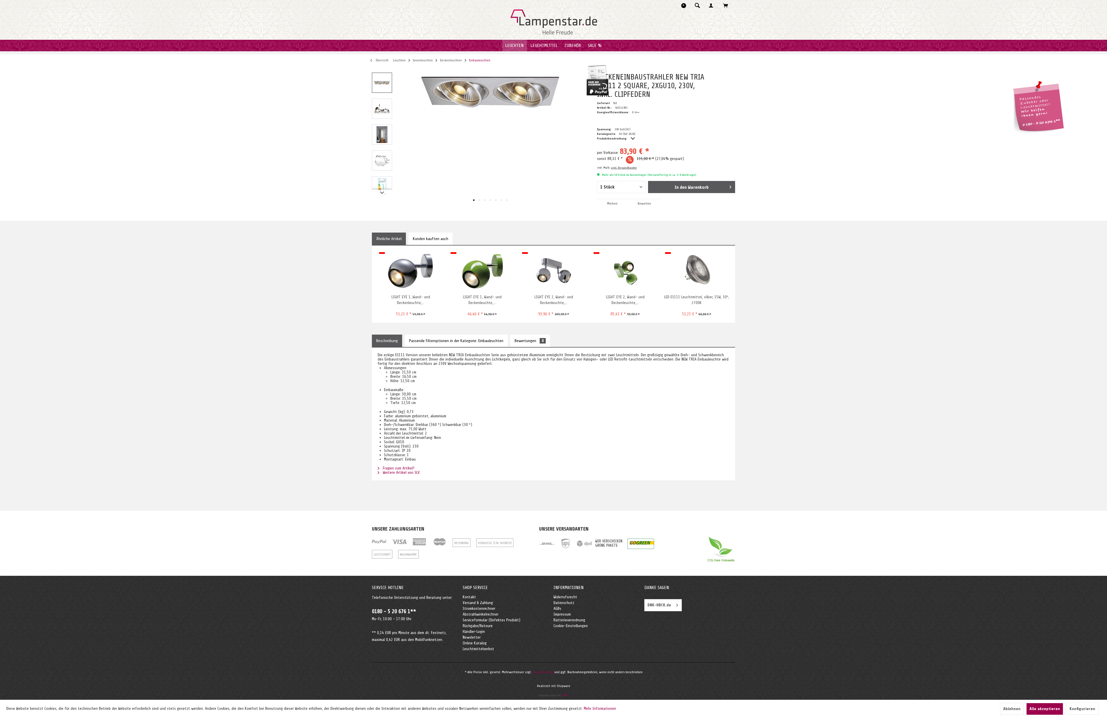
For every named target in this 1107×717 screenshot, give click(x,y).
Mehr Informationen (600, 708)
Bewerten (644, 203)
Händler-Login (474, 631)
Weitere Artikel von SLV (401, 472)
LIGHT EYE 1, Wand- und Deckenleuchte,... (410, 300)
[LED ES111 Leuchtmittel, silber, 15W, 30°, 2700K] (696, 271)
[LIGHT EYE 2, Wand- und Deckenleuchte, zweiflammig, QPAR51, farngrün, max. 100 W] (625, 271)
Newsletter (472, 637)
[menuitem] (699, 5)
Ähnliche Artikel (389, 239)
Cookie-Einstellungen (571, 626)
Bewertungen (529, 341)
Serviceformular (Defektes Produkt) (491, 620)
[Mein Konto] (712, 5)
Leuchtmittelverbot (478, 649)
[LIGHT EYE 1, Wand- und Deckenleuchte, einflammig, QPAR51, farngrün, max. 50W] (482, 271)
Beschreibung (387, 341)
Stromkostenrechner (479, 608)
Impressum (562, 614)
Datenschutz (564, 603)
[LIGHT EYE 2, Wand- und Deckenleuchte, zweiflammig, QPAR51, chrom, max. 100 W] (553, 271)
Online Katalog (475, 643)
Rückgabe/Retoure (478, 626)
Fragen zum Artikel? (398, 468)
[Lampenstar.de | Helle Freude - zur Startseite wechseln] (553, 22)
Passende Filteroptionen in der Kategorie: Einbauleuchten (456, 341)
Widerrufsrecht (565, 597)
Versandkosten (543, 672)
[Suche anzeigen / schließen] (697, 5)
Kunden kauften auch (430, 239)
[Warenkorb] (727, 5)
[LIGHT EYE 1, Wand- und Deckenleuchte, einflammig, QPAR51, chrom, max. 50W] (410, 271)
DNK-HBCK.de (659, 605)
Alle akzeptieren (1044, 709)
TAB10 (565, 695)
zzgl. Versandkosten (624, 167)
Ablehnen (1012, 709)
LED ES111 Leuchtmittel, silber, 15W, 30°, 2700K (696, 300)
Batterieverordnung (569, 620)
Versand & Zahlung (478, 603)
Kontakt (469, 597)
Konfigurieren (1082, 709)
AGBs (557, 608)
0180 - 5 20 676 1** (394, 611)
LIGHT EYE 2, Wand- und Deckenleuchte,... (553, 300)
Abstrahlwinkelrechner (480, 614)
